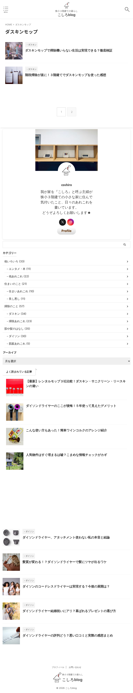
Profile (66, 231)
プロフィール (58, 667)
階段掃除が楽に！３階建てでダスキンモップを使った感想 (65, 75)
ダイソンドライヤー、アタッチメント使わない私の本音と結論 (66, 537)
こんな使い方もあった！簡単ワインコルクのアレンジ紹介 (66, 430)
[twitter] (62, 222)
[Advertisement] (66, 501)
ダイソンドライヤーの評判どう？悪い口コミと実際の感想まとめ (68, 635)
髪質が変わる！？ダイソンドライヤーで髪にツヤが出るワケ (65, 562)
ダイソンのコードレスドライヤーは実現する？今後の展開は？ (66, 586)
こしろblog (67, 15)
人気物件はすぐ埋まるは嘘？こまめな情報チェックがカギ (66, 455)
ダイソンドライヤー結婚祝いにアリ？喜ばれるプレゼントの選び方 (69, 611)
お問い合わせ (75, 667)
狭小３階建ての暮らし (72, 674)
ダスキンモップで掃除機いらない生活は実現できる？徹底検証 (68, 50)
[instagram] (70, 222)
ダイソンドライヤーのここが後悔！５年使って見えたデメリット (71, 406)
